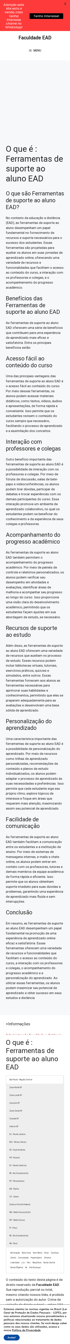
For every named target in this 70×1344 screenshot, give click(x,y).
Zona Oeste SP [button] (15, 1111)
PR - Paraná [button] (14, 1158)
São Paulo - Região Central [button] (20, 1080)
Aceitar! (12, 1337)
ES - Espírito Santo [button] (17, 1150)
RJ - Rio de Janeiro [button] (17, 1134)
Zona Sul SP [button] (14, 1103)
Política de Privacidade (26, 1330)
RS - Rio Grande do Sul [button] (18, 1173)
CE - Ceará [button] (14, 1197)
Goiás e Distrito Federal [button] (19, 1204)
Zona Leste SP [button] (15, 1095)
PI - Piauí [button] (13, 1228)
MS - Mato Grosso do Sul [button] (20, 1212)
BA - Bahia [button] (14, 1189)
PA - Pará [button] (13, 1243)
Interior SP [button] (13, 1126)
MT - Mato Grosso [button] (17, 1220)
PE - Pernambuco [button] (16, 1181)
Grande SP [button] (14, 1119)
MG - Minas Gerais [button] (17, 1142)
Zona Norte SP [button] (15, 1087)
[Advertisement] (35, 97)
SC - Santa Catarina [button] (17, 1165)
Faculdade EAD (35, 38)
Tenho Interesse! (46, 16)
